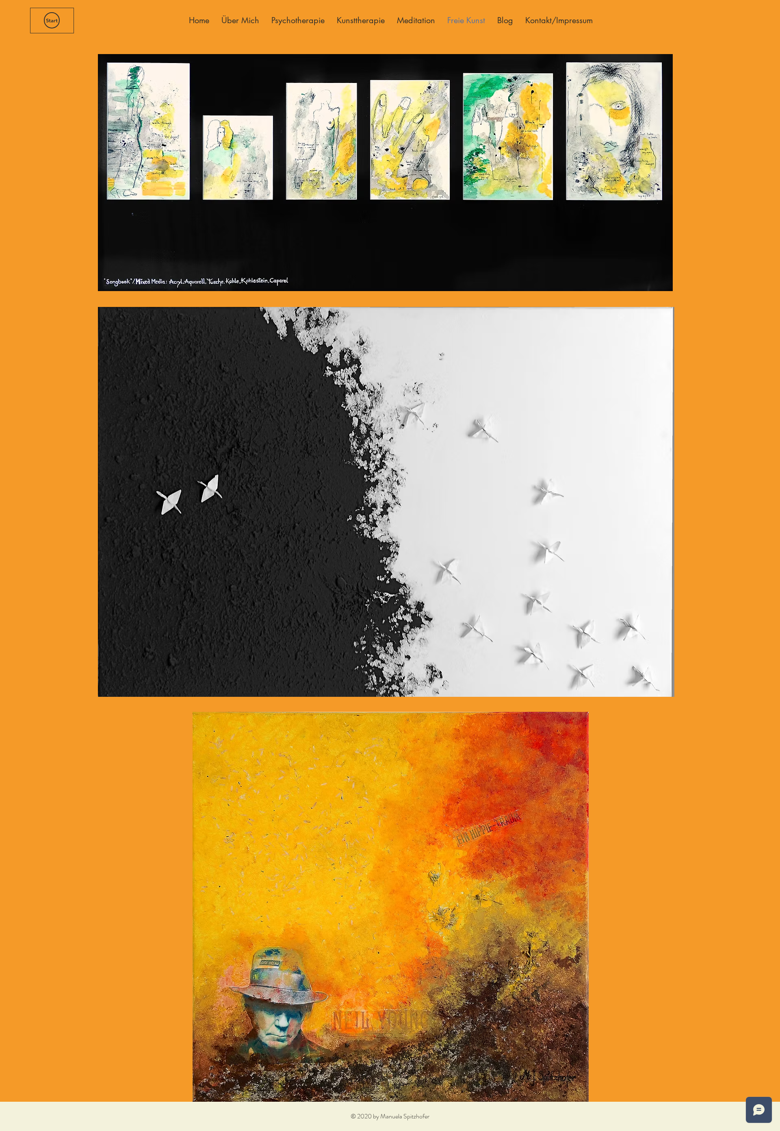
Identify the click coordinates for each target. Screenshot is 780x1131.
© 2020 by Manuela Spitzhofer (390, 1116)
